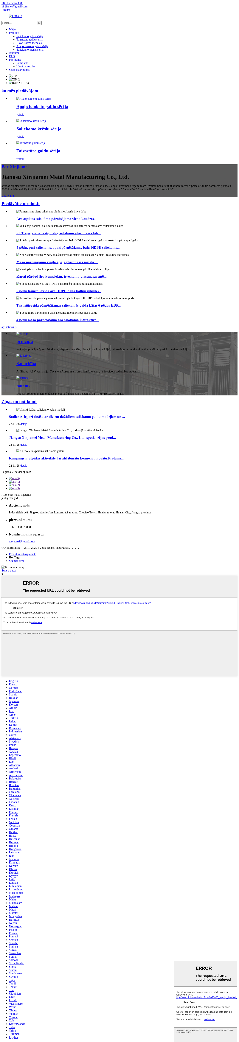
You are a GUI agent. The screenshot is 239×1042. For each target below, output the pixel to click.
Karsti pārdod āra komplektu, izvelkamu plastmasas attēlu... (62, 276)
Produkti (14, 32)
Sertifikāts (22, 63)
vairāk (20, 114)
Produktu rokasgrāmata (22, 554)
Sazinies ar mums (19, 69)
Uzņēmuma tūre (25, 66)
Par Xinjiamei (15, 166)
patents (23, 385)
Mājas (12, 29)
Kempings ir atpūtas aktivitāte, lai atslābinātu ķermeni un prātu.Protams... (66, 458)
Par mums (15, 59)
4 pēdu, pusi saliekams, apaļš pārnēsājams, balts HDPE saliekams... (68, 247)
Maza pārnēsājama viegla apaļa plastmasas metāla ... (57, 262)
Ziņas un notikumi (19, 401)
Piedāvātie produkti (20, 203)
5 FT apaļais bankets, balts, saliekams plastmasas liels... (58, 233)
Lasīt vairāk (8, 195)
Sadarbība (26, 363)
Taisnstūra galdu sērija (29, 39)
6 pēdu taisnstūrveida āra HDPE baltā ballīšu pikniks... (58, 291)
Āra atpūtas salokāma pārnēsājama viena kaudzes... (56, 219)
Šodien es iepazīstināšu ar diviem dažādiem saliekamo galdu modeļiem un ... (67, 417)
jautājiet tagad (9, 498)
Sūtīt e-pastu (8, 570)
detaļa (23, 424)
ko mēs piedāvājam (19, 90)
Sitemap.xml (16, 560)
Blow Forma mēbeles (29, 42)
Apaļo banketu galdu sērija (32, 46)
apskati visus (8, 327)
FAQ (12, 56)
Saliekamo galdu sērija (29, 36)
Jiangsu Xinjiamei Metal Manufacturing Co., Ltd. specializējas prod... (62, 438)
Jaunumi (14, 53)
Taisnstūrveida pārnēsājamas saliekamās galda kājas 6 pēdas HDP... (68, 305)
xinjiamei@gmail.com (22, 541)
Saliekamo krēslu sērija (30, 49)
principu (24, 341)
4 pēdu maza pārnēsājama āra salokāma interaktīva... (57, 320)
